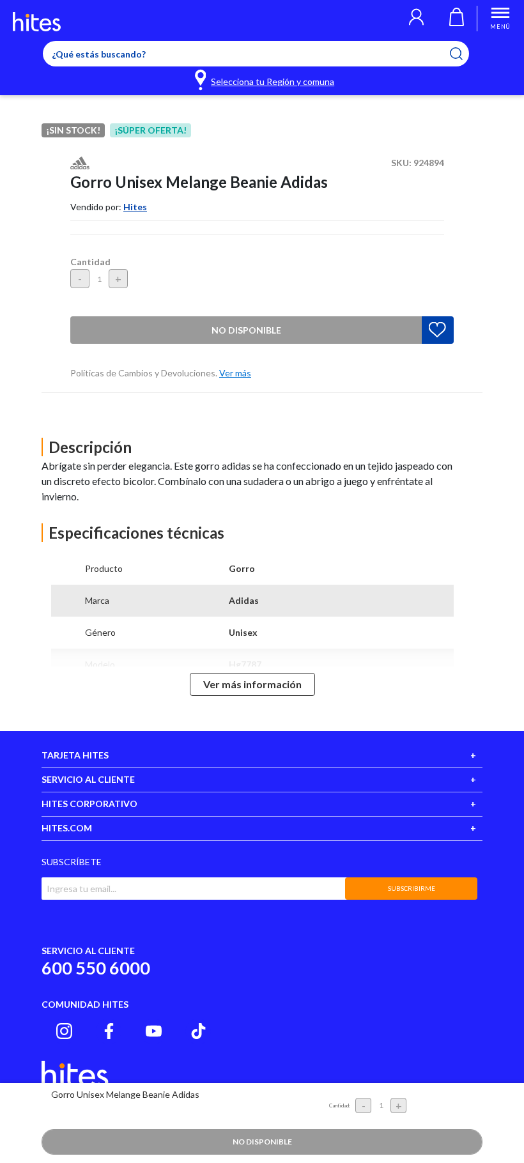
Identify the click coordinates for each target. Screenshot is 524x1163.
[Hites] (37, 21)
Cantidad (90, 261)
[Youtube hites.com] (154, 1031)
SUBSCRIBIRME (411, 888)
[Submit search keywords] (464, 53)
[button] (416, 18)
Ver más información (252, 684)
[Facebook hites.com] (109, 1031)
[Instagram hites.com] (64, 1031)
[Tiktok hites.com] (198, 1031)
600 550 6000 (96, 967)
